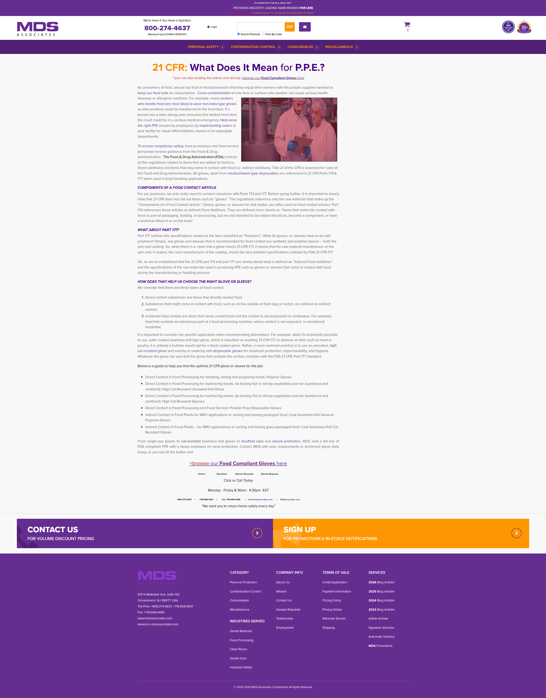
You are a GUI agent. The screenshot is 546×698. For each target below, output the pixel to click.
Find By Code (274, 34)
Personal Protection (243, 582)
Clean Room (238, 649)
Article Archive (378, 618)
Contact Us (284, 600)
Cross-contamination (214, 93)
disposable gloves (228, 351)
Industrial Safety (241, 667)
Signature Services (381, 627)
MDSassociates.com (289, 499)
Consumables (300, 46)
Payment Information (336, 591)
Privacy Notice (332, 609)
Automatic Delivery (381, 636)
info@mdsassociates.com (260, 499)
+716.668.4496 (154, 612)
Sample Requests (288, 609)
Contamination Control (253, 46)
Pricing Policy (331, 600)
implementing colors (216, 125)
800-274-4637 (167, 28)
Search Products (250, 34)
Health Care (238, 658)
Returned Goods (334, 618)
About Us (282, 582)
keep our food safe (153, 93)
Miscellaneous (339, 46)
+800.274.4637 (161, 606)
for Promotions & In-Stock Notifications (330, 538)
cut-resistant (191, 441)
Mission (281, 591)
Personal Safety (203, 46)
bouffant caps (252, 441)
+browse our (251, 77)
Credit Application (334, 582)
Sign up (300, 529)
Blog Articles (381, 582)
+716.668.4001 (183, 606)
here (300, 77)
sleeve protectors (286, 441)
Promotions (380, 645)
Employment (284, 627)
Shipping (328, 627)
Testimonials (284, 618)
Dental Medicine (241, 631)
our (204, 463)
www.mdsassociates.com (155, 618)
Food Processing (242, 640)
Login (213, 27)
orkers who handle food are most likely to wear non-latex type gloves (187, 101)
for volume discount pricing (61, 538)
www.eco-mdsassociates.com (158, 624)
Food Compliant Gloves (279, 77)
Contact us (53, 529)
